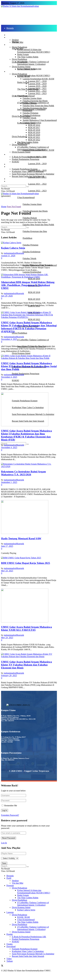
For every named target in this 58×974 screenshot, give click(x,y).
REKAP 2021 (34, 137)
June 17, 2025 (7, 546)
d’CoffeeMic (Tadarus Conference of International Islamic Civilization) (33, 63)
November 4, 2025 (9, 339)
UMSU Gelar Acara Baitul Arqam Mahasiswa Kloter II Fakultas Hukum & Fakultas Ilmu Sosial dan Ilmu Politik (29, 366)
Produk (9, 360)
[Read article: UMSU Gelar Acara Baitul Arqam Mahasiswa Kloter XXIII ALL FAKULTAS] (29, 606)
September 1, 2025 (9, 482)
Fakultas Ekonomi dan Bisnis (35, 211)
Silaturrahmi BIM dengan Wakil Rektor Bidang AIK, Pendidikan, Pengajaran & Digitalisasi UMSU (27, 285)
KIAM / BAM (23, 76)
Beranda (10, 28)
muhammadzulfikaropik (14, 253)
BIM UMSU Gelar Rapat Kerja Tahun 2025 (25, 563)
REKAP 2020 (34, 135)
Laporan (10, 130)
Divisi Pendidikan (19, 333)
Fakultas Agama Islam (32, 204)
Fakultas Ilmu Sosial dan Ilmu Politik (38, 224)
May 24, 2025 (7, 571)
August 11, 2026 (8, 255)
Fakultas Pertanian (30, 245)
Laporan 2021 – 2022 (37, 184)
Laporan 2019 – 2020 (37, 86)
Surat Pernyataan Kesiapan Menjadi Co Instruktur (33, 174)
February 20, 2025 (9, 675)
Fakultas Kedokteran (31, 252)
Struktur (15, 40)
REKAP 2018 (34, 292)
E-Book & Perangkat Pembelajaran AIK (29, 157)
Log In (4, 843)
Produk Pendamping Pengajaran (25, 373)
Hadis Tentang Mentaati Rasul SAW (21, 538)
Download (11, 166)
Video (9, 428)
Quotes (9, 164)
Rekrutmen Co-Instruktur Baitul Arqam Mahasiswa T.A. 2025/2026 (23, 473)
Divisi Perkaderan (19, 136)
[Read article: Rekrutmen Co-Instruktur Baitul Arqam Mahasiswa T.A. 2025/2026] (29, 465)
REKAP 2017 (34, 127)
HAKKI (15, 380)
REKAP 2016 (34, 279)
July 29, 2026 (7, 296)
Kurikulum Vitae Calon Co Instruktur (28, 171)
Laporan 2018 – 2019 (37, 163)
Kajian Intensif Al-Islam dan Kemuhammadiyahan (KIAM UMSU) (33, 50)
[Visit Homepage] (20, 6)
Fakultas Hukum (30, 218)
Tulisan (9, 181)
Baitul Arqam (23, 82)
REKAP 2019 (34, 299)
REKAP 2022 (34, 319)
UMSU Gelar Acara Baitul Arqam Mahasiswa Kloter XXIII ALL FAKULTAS (26, 628)
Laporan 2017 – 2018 (37, 81)
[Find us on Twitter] (2, 966)
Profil (8, 37)
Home (3, 206)
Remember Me (10, 805)
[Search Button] (28, 444)
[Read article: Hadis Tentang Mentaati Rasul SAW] (29, 517)
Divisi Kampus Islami (21, 353)
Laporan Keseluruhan (32, 272)
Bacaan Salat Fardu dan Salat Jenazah (28, 176)
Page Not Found (14, 206)
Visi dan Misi (17, 42)
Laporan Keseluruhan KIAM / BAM (38, 79)
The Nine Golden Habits (27, 89)
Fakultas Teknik (29, 258)
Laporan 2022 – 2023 (37, 191)
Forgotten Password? (10, 815)
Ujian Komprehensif (26, 197)
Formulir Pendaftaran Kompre (24, 169)
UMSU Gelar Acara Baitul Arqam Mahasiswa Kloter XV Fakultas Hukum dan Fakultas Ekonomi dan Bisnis (26, 664)
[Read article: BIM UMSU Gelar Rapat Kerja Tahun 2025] (29, 558)
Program (10, 55)
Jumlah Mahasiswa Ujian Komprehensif (40, 120)
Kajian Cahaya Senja (26, 69)
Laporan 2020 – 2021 (37, 88)
